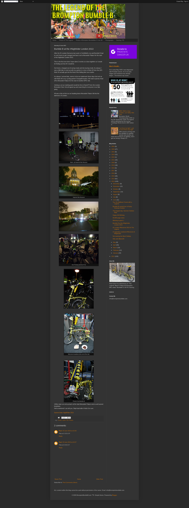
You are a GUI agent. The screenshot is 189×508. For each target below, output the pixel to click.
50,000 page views (118, 218)
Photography (109, 40)
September (116, 192)
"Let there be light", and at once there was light (126, 129)
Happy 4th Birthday (119, 215)
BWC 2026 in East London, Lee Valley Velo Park (126, 112)
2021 (113, 160)
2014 (113, 178)
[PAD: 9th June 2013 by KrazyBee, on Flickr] (79, 399)
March (115, 247)
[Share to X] (66, 418)
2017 (113, 170)
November (116, 186)
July (114, 197)
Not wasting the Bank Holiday (122, 236)
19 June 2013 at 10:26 (69, 431)
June (115, 200)
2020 (113, 162)
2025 (113, 149)
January (116, 253)
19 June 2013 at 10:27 (69, 442)
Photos (71, 420)
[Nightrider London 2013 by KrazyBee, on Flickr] (79, 128)
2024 (113, 152)
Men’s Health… (114, 66)
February (116, 250)
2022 (113, 157)
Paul (60, 431)
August (115, 194)
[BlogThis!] (64, 418)
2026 (113, 146)
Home (54, 40)
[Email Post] (58, 417)
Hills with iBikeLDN (118, 239)
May (114, 242)
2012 (113, 256)
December (116, 183)
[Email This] (62, 418)
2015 (113, 176)
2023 (113, 154)
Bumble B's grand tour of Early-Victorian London (122, 207)
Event (60, 420)
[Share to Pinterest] (70, 418)
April (114, 245)
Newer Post (58, 479)
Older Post (99, 479)
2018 (113, 168)
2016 (113, 173)
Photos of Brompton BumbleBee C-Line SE (89, 40)
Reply (60, 436)
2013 (113, 181)
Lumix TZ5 (65, 420)
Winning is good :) (118, 220)
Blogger (114, 495)
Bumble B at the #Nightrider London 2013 (121, 224)
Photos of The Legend (66, 40)
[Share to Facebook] (68, 418)
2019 (113, 165)
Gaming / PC (120, 40)
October (116, 189)
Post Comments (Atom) (70, 482)
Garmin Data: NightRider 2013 (64, 412)
